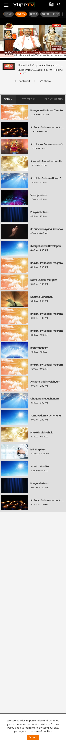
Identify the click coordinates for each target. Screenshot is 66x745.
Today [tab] (8, 99)
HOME (8, 14)
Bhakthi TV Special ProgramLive (42, 65)
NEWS (33, 14)
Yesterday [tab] (29, 99)
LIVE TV (21, 14)
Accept (33, 737)
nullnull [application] (27, 57)
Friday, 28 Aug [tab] (54, 99)
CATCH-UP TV (50, 14)
